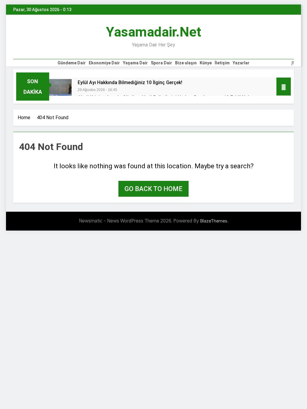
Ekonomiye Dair (104, 62)
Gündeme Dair (72, 62)
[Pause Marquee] (283, 87)
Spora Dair (161, 62)
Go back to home (153, 189)
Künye (206, 62)
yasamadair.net (153, 32)
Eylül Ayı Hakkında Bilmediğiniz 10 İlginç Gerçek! (130, 82)
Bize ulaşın (186, 62)
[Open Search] (292, 62)
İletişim (222, 62)
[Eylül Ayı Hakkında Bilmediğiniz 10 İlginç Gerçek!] (60, 90)
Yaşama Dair (135, 62)
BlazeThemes (213, 220)
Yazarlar (241, 62)
